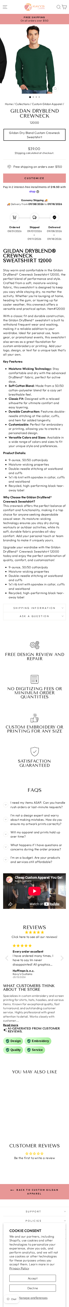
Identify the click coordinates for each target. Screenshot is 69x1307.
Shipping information (34, 607)
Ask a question (34, 616)
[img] (34, 932)
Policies (34, 1220)
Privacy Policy (19, 1268)
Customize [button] (34, 178)
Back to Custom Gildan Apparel (37, 1191)
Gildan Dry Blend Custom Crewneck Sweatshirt (34, 135)
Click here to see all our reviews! (34, 937)
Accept (33, 1278)
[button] (7, 958)
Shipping (20, 153)
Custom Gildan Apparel (47, 104)
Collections (22, 104)
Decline (32, 1288)
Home (9, 104)
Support (34, 1211)
